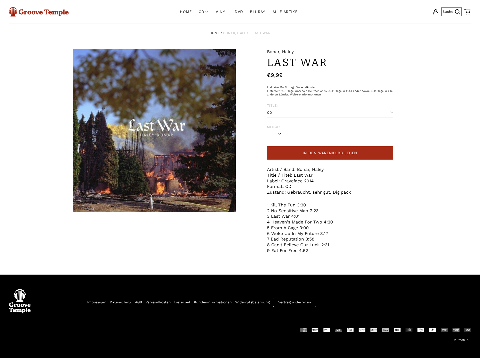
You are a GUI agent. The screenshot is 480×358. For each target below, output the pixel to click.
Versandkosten (158, 302)
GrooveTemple (31, 329)
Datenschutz (121, 302)
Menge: (273, 127)
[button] (468, 12)
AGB (138, 302)
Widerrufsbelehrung (252, 302)
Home (186, 12)
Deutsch (459, 340)
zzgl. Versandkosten (302, 87)
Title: (272, 105)
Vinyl (222, 12)
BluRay (257, 12)
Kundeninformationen (213, 302)
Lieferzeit (182, 302)
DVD (239, 12)
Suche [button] (452, 11)
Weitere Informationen (305, 94)
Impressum (96, 302)
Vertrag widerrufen (294, 302)
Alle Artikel (286, 12)
